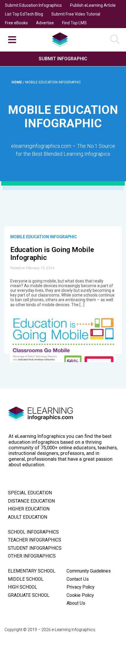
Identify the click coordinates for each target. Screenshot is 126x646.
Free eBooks (16, 22)
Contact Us (78, 579)
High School (22, 587)
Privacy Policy (80, 587)
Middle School (26, 579)
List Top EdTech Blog (24, 14)
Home (17, 82)
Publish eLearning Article (93, 5)
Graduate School (29, 595)
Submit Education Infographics (33, 5)
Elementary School (31, 571)
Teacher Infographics (34, 540)
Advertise (45, 22)
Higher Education (29, 509)
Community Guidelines (89, 571)
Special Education (30, 493)
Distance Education (31, 501)
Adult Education (27, 517)
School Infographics (33, 532)
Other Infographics (32, 556)
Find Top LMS (74, 22)
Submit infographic (63, 58)
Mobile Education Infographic (43, 237)
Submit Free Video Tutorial (75, 14)
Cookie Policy (80, 595)
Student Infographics (35, 548)
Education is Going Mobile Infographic (52, 254)
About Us (76, 603)
